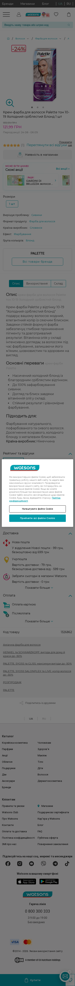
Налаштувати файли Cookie (37, 508)
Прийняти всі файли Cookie (37, 518)
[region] (37, 493)
